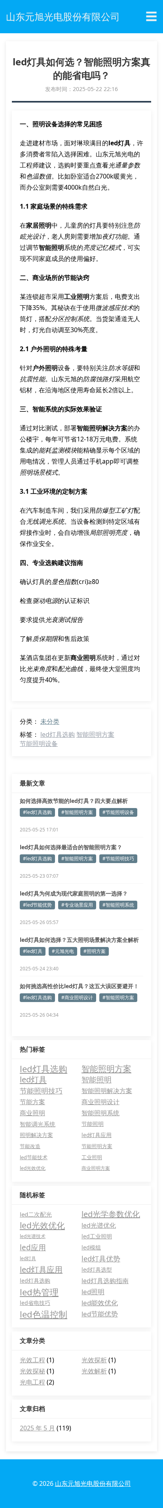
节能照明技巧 (41, 1090)
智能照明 (97, 1079)
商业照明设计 (100, 1101)
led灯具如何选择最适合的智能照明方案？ (71, 847)
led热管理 (39, 1291)
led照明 (93, 1291)
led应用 (33, 1247)
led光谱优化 (99, 1225)
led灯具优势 (101, 1258)
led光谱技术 (32, 1236)
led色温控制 (43, 1314)
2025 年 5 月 (37, 1428)
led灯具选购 (57, 734)
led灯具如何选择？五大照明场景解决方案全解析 (79, 939)
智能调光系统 (37, 1124)
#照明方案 (94, 951)
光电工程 (32, 1382)
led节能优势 (100, 1313)
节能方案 (32, 1101)
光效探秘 (32, 1371)
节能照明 (93, 1124)
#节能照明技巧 (118, 858)
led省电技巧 (35, 1302)
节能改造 (30, 1146)
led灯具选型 (97, 1269)
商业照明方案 (96, 1168)
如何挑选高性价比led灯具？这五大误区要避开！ (79, 986)
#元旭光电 (63, 951)
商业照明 (32, 1113)
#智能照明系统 (118, 904)
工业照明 (92, 1157)
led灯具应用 (97, 1135)
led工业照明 (97, 1236)
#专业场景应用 (77, 904)
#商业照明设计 (77, 997)
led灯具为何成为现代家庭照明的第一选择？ (74, 893)
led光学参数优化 (111, 1214)
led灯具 (33, 1079)
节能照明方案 (97, 1146)
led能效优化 (100, 1302)
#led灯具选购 (37, 812)
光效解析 (94, 1371)
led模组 (91, 1247)
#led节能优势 (37, 904)
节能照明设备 (39, 743)
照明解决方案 (36, 1135)
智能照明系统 (100, 1113)
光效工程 (32, 1360)
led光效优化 (32, 1168)
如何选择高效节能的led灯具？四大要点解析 (74, 800)
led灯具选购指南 (105, 1280)
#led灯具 (32, 951)
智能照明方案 (95, 734)
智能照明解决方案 (107, 1090)
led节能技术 (33, 1157)
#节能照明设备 (118, 812)
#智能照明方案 (77, 812)
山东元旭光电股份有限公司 (93, 1483)
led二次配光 (36, 1214)
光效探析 (94, 1360)
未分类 (49, 721)
